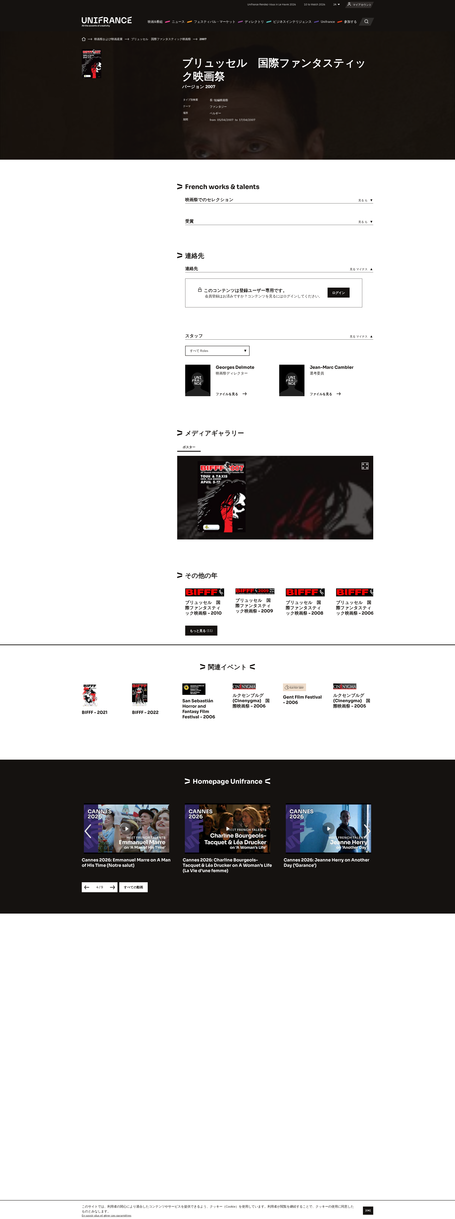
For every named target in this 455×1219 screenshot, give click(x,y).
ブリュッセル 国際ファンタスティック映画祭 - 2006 (355, 608)
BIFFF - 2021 (94, 712)
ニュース (178, 22)
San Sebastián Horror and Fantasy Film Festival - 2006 (198, 709)
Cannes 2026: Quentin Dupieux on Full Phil (325, 862)
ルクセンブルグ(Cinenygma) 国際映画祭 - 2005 (351, 701)
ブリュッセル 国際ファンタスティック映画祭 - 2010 (203, 608)
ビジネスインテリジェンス (292, 22)
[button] (365, 466)
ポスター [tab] (189, 447)
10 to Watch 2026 (314, 4)
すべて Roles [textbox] (199, 351)
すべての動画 (133, 887)
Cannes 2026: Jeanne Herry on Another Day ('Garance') (225, 862)
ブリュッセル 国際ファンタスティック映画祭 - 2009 (254, 606)
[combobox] (217, 351)
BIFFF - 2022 (145, 712)
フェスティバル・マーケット (214, 22)
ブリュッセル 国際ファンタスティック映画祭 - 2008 (304, 608)
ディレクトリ (254, 22)
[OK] (368, 1210)
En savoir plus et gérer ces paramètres (106, 1215)
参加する (350, 22)
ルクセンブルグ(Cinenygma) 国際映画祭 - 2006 (251, 701)
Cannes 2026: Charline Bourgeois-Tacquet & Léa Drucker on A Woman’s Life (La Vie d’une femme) (126, 865)
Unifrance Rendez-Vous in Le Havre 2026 (271, 4)
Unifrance (328, 22)
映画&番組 (155, 22)
